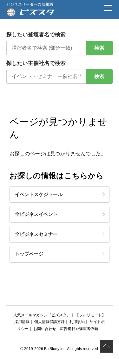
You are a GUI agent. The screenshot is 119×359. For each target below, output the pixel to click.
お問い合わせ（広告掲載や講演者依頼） (67, 329)
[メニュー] (108, 8)
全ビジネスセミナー (36, 234)
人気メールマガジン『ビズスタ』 (41, 315)
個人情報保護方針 (49, 322)
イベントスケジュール (39, 194)
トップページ (29, 254)
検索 (99, 48)
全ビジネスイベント (36, 214)
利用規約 (77, 322)
